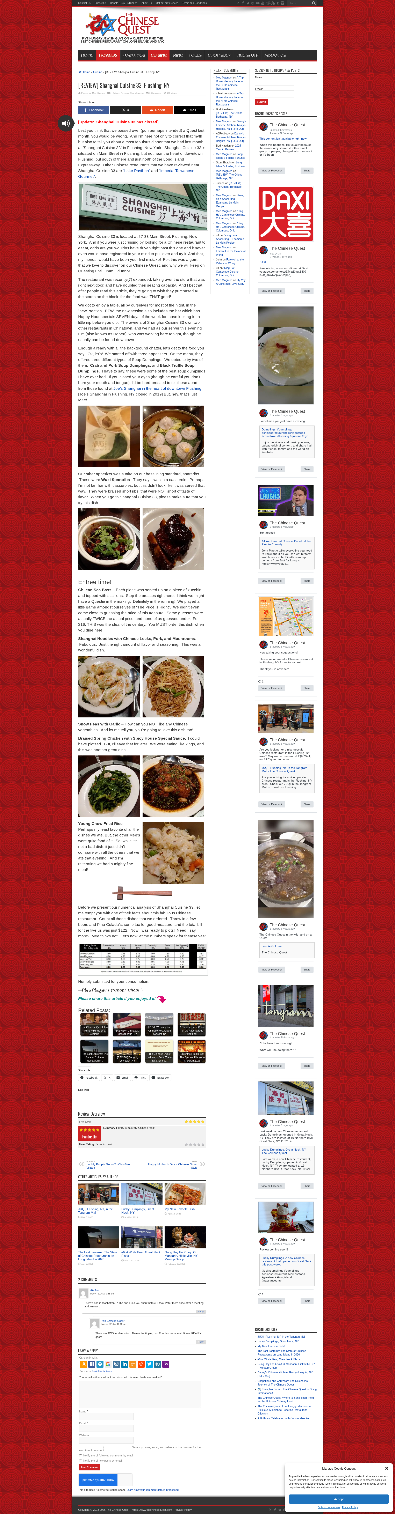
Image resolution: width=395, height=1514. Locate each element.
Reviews (108, 55)
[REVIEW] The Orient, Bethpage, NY (229, 187)
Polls (195, 55)
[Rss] (238, 3)
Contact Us (84, 3)
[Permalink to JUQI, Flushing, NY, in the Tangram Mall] (98, 1204)
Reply (201, 1311)
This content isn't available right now (283, 138)
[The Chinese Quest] (122, 40)
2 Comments (155, 93)
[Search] (314, 3)
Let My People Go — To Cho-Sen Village (108, 1164)
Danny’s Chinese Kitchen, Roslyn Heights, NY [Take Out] (231, 125)
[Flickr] (258, 3)
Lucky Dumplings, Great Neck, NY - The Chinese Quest (285, 1151)
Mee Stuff (247, 55)
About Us (147, 3)
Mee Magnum (98, 93)
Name (82, 1411)
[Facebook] (243, 3)
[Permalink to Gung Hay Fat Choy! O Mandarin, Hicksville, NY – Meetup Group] (185, 1247)
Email (82, 1423)
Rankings (134, 55)
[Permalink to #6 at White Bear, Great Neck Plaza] (142, 1247)
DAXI (262, 262)
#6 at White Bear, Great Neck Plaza (279, 1359)
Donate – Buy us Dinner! (123, 3)
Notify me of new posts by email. (103, 1460)
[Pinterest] (253, 3)
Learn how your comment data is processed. (153, 1489)
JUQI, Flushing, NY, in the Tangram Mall (95, 1210)
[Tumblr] (277, 3)
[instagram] (282, 3)
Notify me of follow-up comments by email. (108, 1455)
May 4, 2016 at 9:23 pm (102, 1293)
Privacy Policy (350, 1507)
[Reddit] (268, 3)
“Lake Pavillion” (136, 171)
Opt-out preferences (329, 1507)
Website (84, 1435)
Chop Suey (219, 55)
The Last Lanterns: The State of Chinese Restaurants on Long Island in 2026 (97, 1255)
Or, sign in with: (88, 1357)
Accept (339, 1499)
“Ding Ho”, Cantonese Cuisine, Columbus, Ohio (230, 214)
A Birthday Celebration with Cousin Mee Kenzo (285, 1418)
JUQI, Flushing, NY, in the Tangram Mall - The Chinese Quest (284, 769)
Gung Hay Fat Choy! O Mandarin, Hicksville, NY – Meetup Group (182, 1255)
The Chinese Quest (112, 1320)
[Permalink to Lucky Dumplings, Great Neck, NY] (142, 1204)
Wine (178, 55)
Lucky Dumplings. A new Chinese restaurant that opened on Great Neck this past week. (286, 1261)
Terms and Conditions (194, 3)
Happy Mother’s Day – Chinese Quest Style (173, 1164)
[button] (387, 1468)
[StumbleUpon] (273, 3)
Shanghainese (137, 93)
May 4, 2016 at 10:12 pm (113, 1324)
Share (307, 170)
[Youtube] (263, 3)
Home (87, 55)
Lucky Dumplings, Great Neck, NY (278, 1341)
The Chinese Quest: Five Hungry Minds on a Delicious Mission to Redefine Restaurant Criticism (284, 1410)
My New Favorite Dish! (180, 1209)
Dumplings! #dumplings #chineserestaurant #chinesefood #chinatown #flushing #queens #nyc (285, 433)
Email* (259, 88)
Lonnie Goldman (272, 946)
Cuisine (159, 55)
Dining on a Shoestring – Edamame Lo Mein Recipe (230, 239)
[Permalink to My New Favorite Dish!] (185, 1204)
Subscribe (100, 3)
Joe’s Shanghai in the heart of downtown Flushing (157, 388)
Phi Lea (94, 1290)
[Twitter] (248, 3)
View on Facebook (271, 170)
